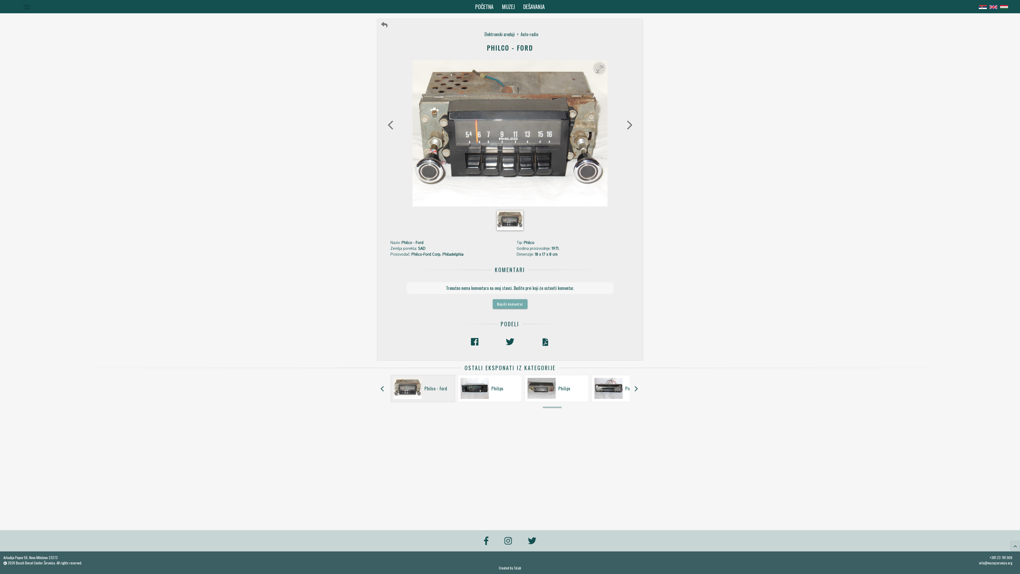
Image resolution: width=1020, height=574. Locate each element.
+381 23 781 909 (1000, 557)
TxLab (517, 568)
